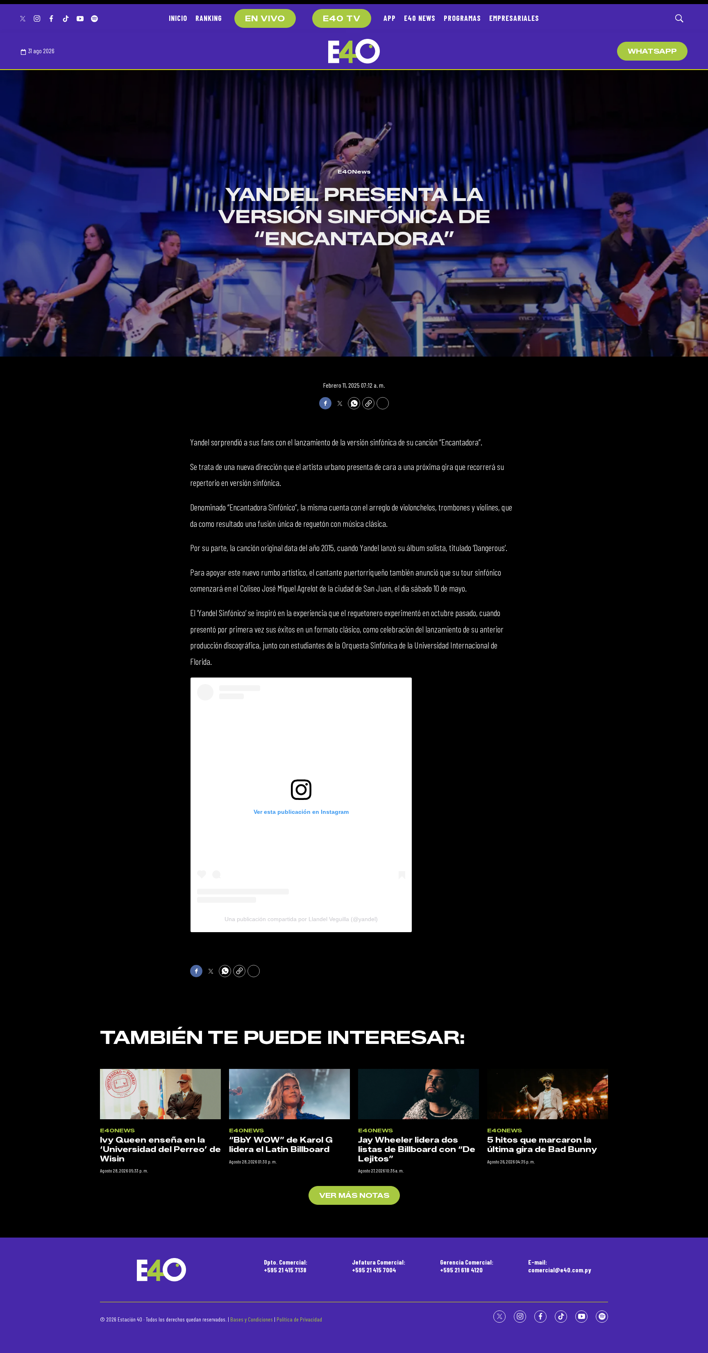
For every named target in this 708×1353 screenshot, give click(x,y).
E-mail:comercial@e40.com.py (559, 1266)
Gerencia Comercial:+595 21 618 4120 (466, 1266)
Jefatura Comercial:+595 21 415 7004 (378, 1266)
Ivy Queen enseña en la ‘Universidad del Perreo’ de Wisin (160, 1149)
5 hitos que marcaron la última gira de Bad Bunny (542, 1145)
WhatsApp (652, 51)
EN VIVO (265, 18)
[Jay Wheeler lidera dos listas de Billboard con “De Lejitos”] (418, 1094)
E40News (354, 171)
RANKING (208, 18)
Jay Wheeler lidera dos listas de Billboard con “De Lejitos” (416, 1149)
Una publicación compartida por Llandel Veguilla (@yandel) (301, 919)
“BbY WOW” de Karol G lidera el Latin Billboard (281, 1145)
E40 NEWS (420, 18)
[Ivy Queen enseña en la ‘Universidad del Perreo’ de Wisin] (160, 1094)
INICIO (178, 18)
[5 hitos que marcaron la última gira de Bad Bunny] (547, 1094)
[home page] (354, 51)
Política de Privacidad (299, 1319)
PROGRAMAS (462, 18)
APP (390, 18)
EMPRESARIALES (514, 18)
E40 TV (342, 18)
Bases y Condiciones (251, 1319)
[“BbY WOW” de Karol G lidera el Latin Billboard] (289, 1094)
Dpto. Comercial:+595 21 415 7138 (285, 1266)
